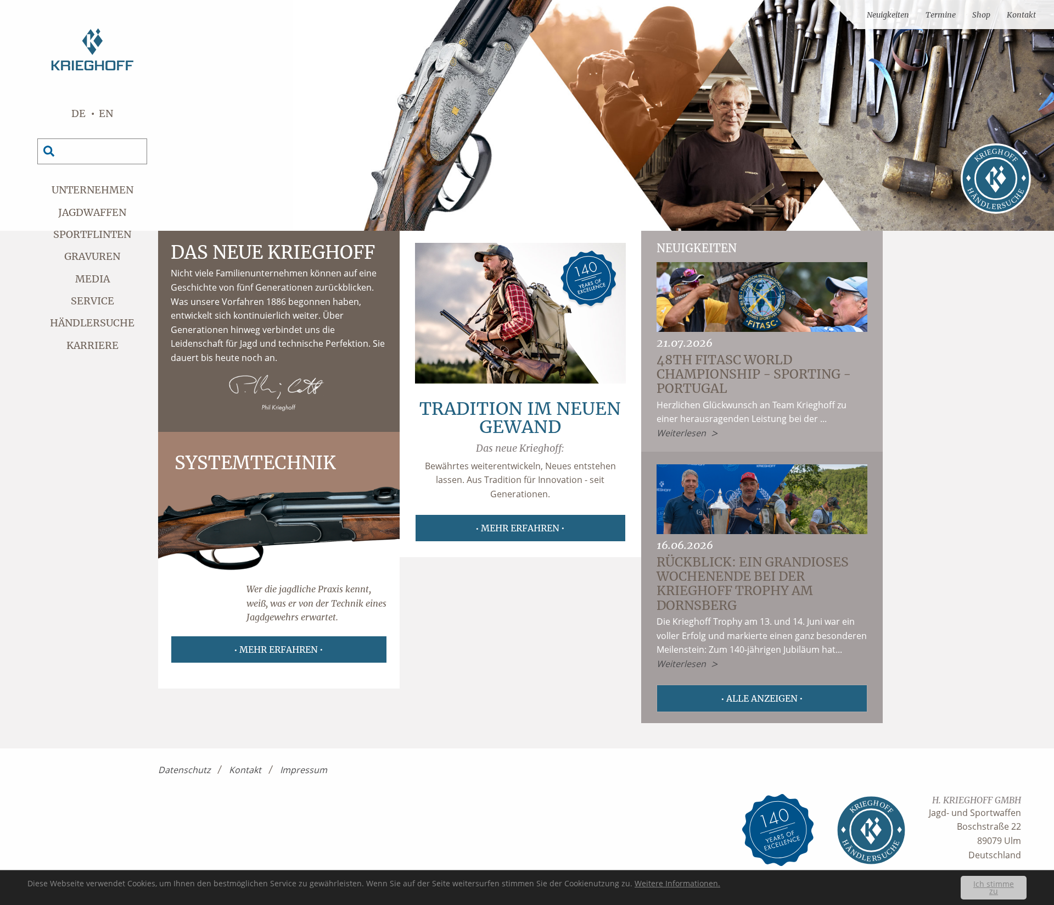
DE (78, 113)
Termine (941, 15)
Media (92, 279)
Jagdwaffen (92, 212)
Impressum (303, 770)
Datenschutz (184, 770)
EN (106, 113)
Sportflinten (92, 234)
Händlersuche (92, 323)
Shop (981, 15)
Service (92, 301)
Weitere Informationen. (677, 883)
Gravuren (92, 256)
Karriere (92, 345)
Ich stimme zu (993, 888)
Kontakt (1021, 15)
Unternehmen (92, 190)
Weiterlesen (681, 433)
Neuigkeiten (888, 15)
